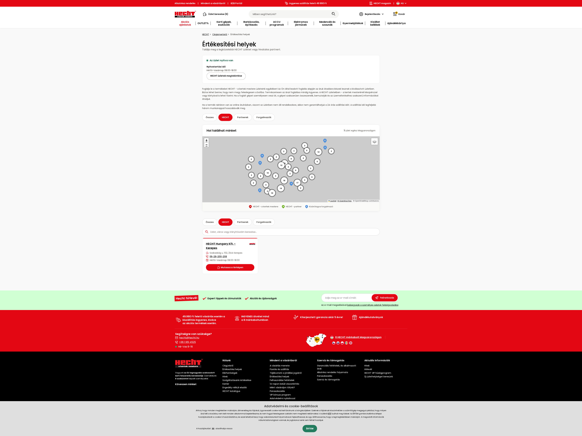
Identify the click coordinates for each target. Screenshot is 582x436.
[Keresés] (333, 14)
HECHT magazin (382, 3)
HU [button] (402, 3)
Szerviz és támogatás (328, 379)
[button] (215, 14)
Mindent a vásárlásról (213, 3)
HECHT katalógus (231, 391)
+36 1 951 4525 (187, 342)
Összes (210, 117)
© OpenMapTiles (345, 201)
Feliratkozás (387, 297)
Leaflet (333, 201)
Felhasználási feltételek (282, 380)
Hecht (205, 34)
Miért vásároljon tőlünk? (282, 387)
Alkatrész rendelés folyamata (332, 372)
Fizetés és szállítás (279, 369)
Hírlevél (368, 369)
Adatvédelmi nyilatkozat (282, 398)
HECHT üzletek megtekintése (226, 75)
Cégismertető (219, 34)
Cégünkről (227, 365)
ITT (329, 413)
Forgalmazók (263, 117)
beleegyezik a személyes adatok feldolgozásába (372, 305)
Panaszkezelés (277, 391)
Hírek (225, 376)
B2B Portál (236, 3)
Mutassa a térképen (232, 267)
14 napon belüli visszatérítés (284, 383)
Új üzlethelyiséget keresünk (378, 376)
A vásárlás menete (280, 365)
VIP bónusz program (280, 394)
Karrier (225, 383)
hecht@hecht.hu (189, 337)
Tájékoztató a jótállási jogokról (286, 372)
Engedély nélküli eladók (234, 387)
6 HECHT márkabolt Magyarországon (358, 337)
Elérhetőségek (229, 372)
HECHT (225, 117)
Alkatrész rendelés (185, 3)
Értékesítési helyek (232, 369)
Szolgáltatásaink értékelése (236, 380)
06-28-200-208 (218, 256)
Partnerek (242, 117)
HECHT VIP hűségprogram (377, 372)
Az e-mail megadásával (359, 305)
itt (213, 428)
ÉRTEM (309, 428)
